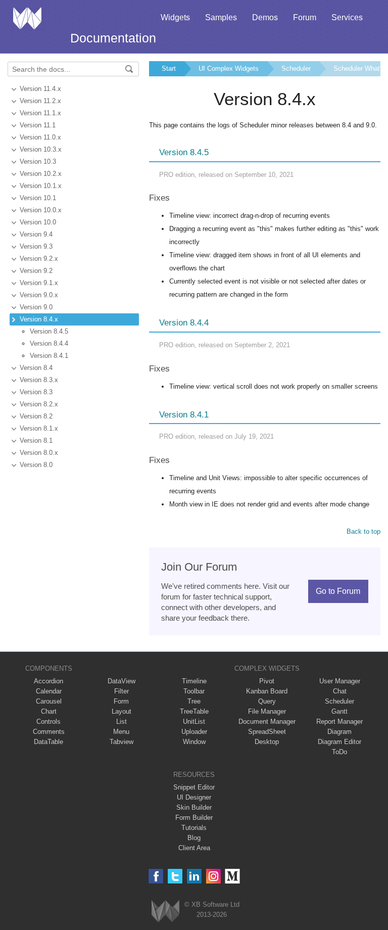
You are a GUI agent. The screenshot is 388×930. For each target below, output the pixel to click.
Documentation (113, 38)
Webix (165, 911)
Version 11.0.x (40, 137)
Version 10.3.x (41, 149)
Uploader (194, 731)
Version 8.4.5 (49, 331)
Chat (340, 691)
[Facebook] (156, 876)
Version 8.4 (36, 367)
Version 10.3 (38, 161)
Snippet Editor (194, 787)
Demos (265, 17)
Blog (194, 838)
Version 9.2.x (39, 258)
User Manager (339, 681)
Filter (121, 691)
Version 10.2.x (41, 173)
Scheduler (296, 68)
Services (347, 17)
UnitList (194, 721)
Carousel (49, 701)
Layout (121, 711)
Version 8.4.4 (49, 343)
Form (121, 701)
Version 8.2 (36, 416)
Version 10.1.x (41, 186)
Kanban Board (266, 691)
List (121, 721)
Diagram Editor (339, 742)
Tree (194, 701)
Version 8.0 (36, 465)
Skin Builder (194, 807)
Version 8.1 (36, 440)
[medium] (232, 876)
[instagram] (213, 876)
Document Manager (267, 721)
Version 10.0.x (41, 210)
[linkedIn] (194, 876)
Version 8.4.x (39, 319)
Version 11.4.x (40, 88)
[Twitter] (175, 876)
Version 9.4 (36, 234)
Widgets (175, 17)
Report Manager (339, 721)
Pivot (266, 681)
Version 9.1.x (39, 283)
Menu (121, 731)
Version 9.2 (36, 270)
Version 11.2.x (40, 101)
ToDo (339, 752)
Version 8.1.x (39, 428)
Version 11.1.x (40, 113)
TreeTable (194, 711)
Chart (49, 711)
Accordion (48, 681)
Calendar (49, 691)
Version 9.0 (36, 307)
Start (169, 68)
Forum (304, 17)
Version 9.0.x (39, 295)
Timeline (194, 681)
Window (194, 742)
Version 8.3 (36, 392)
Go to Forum (338, 591)
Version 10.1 (38, 198)
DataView (121, 681)
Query (267, 701)
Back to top (363, 531)
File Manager (267, 711)
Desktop (267, 742)
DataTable (48, 742)
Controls (48, 721)
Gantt (339, 711)
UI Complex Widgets (229, 68)
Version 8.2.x (39, 404)
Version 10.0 (38, 222)
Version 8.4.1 (49, 355)
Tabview (121, 742)
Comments (49, 731)
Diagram (339, 731)
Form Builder (194, 817)
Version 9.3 (36, 246)
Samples (221, 17)
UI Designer (194, 797)
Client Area (194, 848)
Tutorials (194, 827)
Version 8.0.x (39, 452)
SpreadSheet (267, 731)
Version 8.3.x (39, 380)
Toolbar (194, 691)
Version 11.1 (38, 125)
